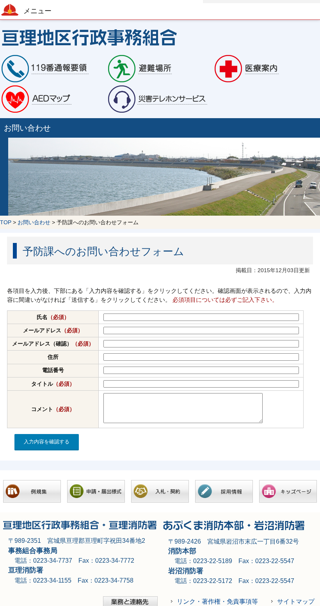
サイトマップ (296, 601)
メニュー (37, 11)
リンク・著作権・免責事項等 (217, 601)
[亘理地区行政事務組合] (160, 36)
